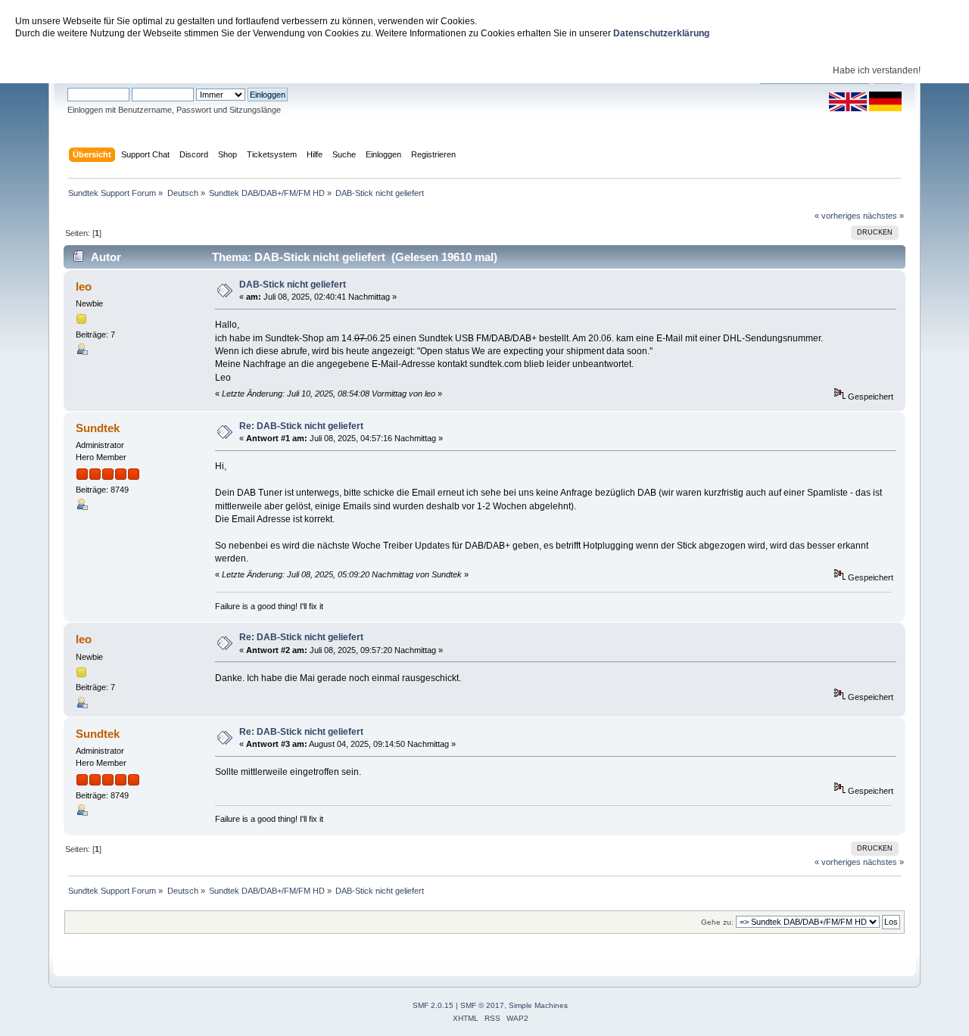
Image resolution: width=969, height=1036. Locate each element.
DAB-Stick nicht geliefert (292, 284)
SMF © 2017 (482, 1005)
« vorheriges (838, 215)
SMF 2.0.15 (433, 1005)
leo (84, 286)
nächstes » (883, 215)
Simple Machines (538, 1005)
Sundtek (98, 428)
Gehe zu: (717, 922)
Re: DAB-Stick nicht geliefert (301, 426)
